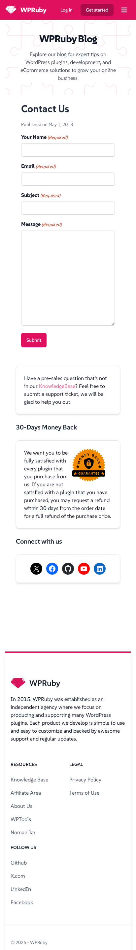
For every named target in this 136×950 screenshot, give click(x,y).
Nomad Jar (23, 832)
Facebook (22, 902)
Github (19, 862)
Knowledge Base (29, 779)
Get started (97, 10)
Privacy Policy (85, 779)
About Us (21, 806)
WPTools (21, 819)
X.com (18, 875)
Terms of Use (84, 792)
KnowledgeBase (57, 386)
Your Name (44, 137)
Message (41, 224)
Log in (66, 10)
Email (38, 166)
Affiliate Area (26, 792)
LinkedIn (21, 889)
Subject (40, 195)
